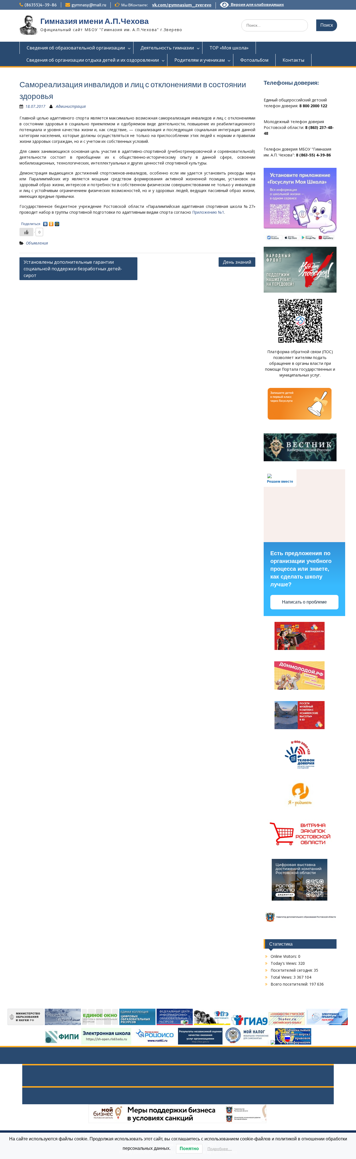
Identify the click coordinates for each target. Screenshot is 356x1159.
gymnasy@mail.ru (88, 5)
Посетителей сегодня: (292, 970)
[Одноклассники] (51, 222)
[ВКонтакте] (45, 222)
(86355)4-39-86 (40, 5)
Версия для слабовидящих (256, 4)
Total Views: (282, 977)
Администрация (71, 106)
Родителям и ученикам (199, 60)
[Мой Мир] (57, 222)
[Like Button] (26, 232)
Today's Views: (284, 963)
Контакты (293, 60)
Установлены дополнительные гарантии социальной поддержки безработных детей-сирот (73, 268)
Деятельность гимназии (167, 48)
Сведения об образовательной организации (76, 48)
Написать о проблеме (304, 602)
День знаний (237, 262)
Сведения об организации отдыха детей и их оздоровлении (92, 60)
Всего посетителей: (290, 984)
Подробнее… (219, 1148)
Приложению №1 (208, 212)
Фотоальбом (254, 60)
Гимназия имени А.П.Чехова (94, 21)
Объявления (37, 243)
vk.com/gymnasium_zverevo (181, 5)
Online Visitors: (284, 956)
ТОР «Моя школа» (229, 48)
